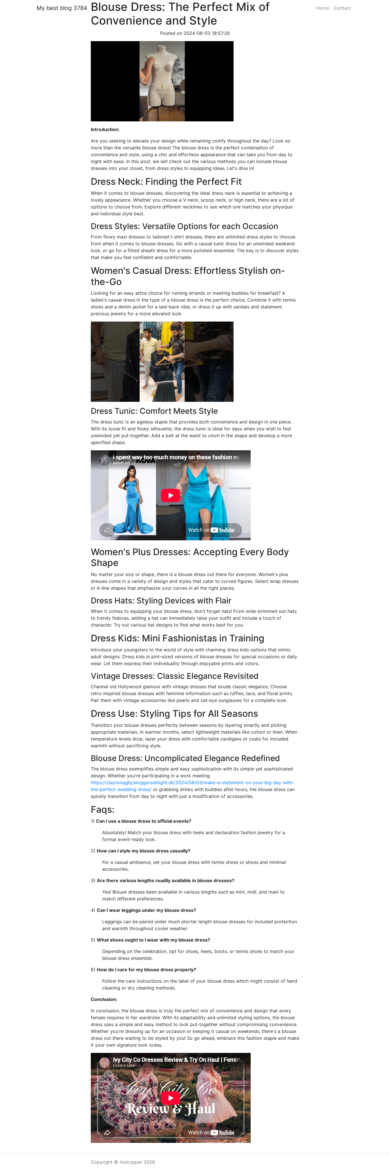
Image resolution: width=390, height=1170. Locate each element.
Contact (342, 8)
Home (322, 8)
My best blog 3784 (62, 8)
